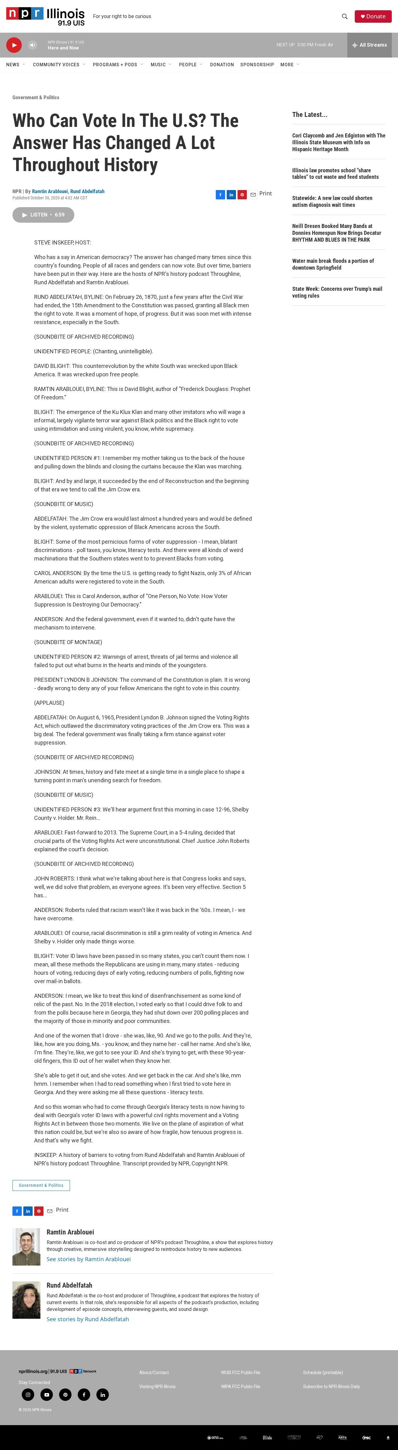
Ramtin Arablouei (50, 191)
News (13, 64)
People (188, 64)
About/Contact (154, 1372)
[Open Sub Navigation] (24, 64)
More (287, 64)
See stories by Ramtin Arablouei (89, 1259)
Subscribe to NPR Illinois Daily (331, 1386)
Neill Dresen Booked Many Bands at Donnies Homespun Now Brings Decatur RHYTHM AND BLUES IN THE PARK (336, 233)
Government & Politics (35, 97)
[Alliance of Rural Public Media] (215, 1437)
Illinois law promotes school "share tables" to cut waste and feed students (335, 173)
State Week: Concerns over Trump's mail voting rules (337, 292)
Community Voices (56, 64)
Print (265, 193)
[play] (14, 45)
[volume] (32, 45)
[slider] (43, 45)
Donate (376, 16)
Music (158, 64)
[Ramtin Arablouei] (26, 1247)
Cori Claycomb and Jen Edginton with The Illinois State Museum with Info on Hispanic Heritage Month (339, 142)
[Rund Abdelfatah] (26, 1300)
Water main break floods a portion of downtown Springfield (333, 264)
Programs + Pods (115, 64)
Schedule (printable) (323, 1372)
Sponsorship (257, 64)
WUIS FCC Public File (240, 1372)
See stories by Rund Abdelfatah (88, 1319)
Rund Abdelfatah (87, 191)
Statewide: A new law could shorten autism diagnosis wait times (332, 201)
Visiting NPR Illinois (157, 1386)
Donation (222, 64)
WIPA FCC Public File (240, 1386)
